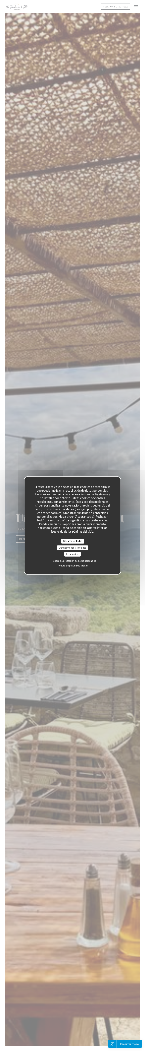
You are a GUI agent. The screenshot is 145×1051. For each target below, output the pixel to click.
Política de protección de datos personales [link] (74, 560)
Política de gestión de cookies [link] (73, 565)
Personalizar (72, 554)
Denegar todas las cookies (72, 547)
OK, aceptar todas (72, 541)
